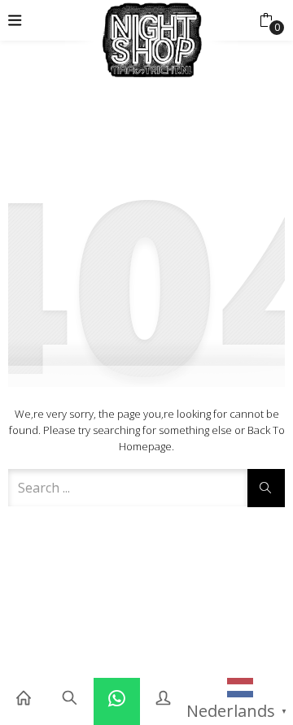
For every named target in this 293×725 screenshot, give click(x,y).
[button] (266, 20)
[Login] (163, 698)
